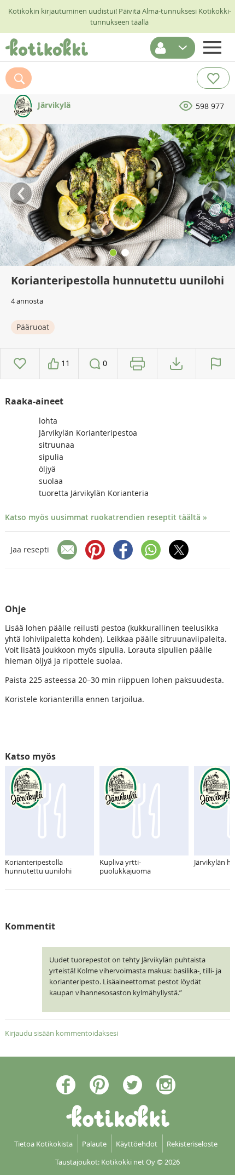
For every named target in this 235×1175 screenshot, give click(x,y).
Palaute (94, 1144)
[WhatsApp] (151, 550)
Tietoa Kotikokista (43, 1144)
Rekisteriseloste (192, 1144)
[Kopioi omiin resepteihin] (176, 363)
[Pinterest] (95, 550)
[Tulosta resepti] (137, 363)
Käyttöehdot (136, 1144)
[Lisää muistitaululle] (20, 363)
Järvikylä (53, 105)
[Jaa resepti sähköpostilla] (67, 550)
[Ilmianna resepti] (215, 363)
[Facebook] (123, 550)
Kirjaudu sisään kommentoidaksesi (61, 1033)
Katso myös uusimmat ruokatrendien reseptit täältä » (106, 517)
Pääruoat (32, 327)
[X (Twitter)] (179, 550)
